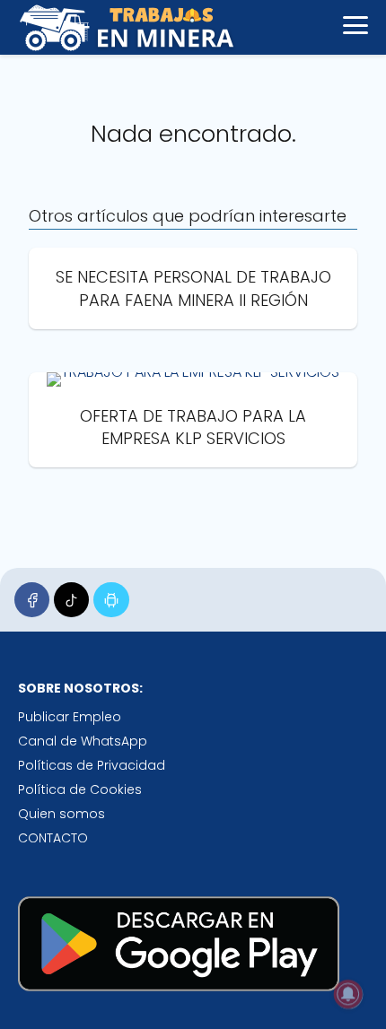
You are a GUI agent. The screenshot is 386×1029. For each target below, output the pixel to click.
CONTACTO (53, 838)
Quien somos (61, 814)
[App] (110, 599)
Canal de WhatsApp (82, 741)
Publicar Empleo (69, 717)
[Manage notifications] (348, 994)
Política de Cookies (80, 789)
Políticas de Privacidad (91, 765)
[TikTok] (71, 599)
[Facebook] (31, 599)
